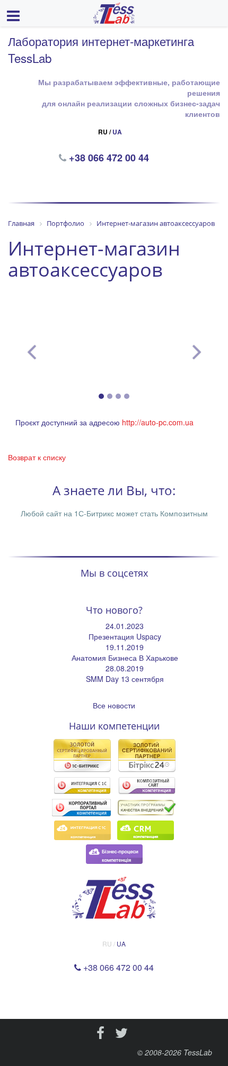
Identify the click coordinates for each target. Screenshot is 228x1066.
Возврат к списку (37, 457)
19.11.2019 (125, 647)
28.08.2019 (125, 668)
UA (117, 131)
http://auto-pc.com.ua (158, 422)
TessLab (197, 1052)
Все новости (114, 705)
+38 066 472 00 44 (110, 158)
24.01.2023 (125, 626)
